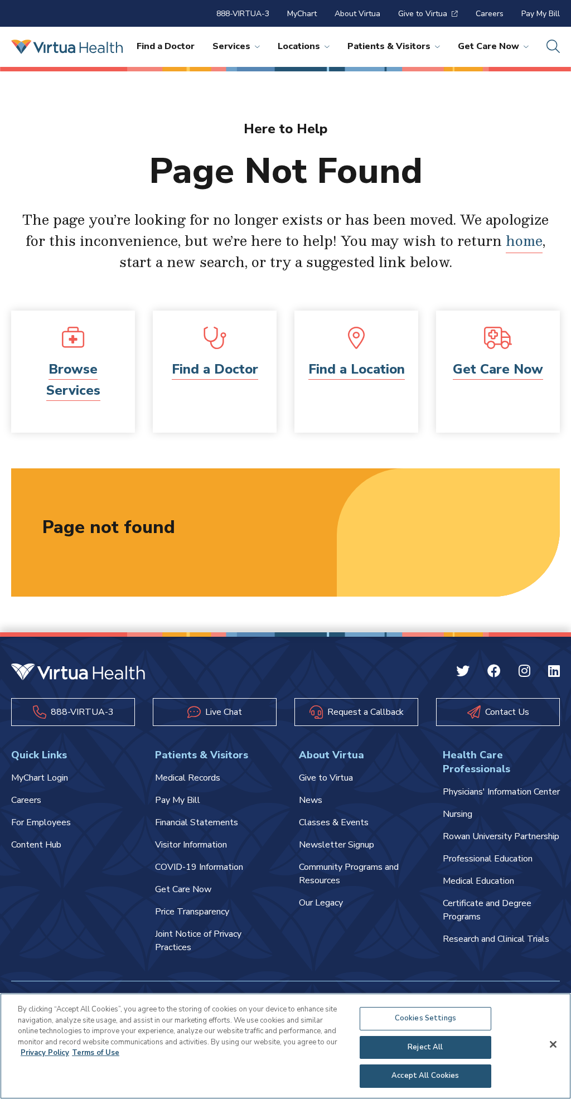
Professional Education (488, 859)
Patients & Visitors (388, 46)
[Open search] (553, 47)
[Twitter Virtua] (463, 673)
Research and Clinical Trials (496, 939)
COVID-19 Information (199, 867)
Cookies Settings (425, 1018)
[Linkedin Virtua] (554, 673)
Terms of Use (95, 1053)
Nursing (457, 814)
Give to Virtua (422, 13)
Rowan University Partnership (501, 836)
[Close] (553, 1044)
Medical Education (478, 881)
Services (231, 46)
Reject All (425, 1047)
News (310, 800)
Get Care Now (488, 46)
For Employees (41, 822)
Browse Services (73, 379)
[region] (285, 1046)
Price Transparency (192, 912)
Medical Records (187, 778)
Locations (299, 46)
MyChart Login (39, 778)
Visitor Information (191, 845)
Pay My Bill (540, 13)
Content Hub (36, 845)
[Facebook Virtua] (494, 673)
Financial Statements (196, 822)
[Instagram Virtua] (524, 673)
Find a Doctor (166, 46)
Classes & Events (334, 822)
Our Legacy (321, 903)
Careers (490, 13)
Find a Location (356, 369)
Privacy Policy (45, 1053)
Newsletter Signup (336, 845)
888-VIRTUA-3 (242, 13)
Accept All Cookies (425, 1076)
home (524, 240)
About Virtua (357, 13)
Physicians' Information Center (501, 792)
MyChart (302, 13)
